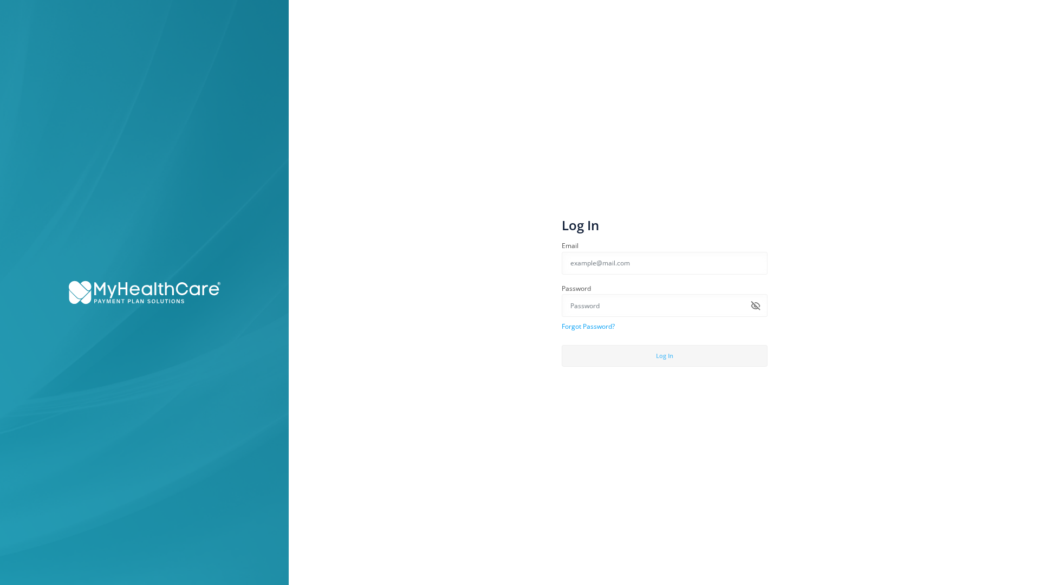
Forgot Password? (588, 326)
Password (576, 288)
